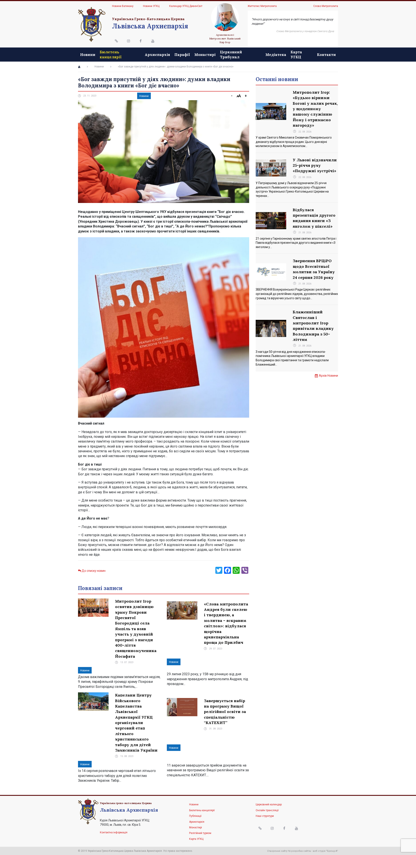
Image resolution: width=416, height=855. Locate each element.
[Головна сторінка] (79, 66)
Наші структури (265, 815)
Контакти (326, 54)
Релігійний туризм (200, 833)
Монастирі (205, 54)
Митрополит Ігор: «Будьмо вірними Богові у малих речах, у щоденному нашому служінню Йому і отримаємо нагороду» (315, 109)
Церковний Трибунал (231, 54)
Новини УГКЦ (151, 6)
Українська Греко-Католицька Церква (148, 19)
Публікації (195, 815)
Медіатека (275, 54)
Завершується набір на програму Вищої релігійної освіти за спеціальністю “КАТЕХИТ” (225, 711)
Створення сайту (277, 851)
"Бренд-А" (332, 851)
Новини (87, 54)
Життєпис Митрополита (262, 6)
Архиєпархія (157, 54)
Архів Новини (328, 375)
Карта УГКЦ (296, 54)
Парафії (182, 54)
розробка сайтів (301, 851)
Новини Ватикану (122, 6)
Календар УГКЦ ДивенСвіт (185, 6)
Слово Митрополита (325, 6)
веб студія (319, 851)
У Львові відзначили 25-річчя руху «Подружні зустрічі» (315, 165)
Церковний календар (269, 804)
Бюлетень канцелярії (111, 54)
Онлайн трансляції (267, 810)
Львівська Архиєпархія (150, 26)
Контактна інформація (113, 832)
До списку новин (93, 570)
